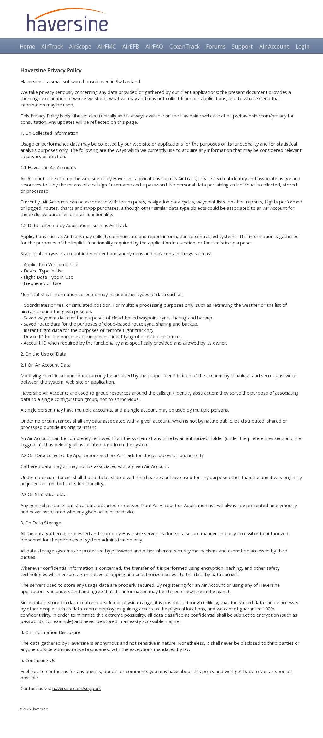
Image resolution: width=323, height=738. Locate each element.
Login (303, 46)
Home (27, 46)
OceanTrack (184, 46)
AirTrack (52, 46)
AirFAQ (154, 46)
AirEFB (130, 46)
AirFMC (106, 46)
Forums (216, 46)
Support (242, 46)
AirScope (80, 46)
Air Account (274, 46)
